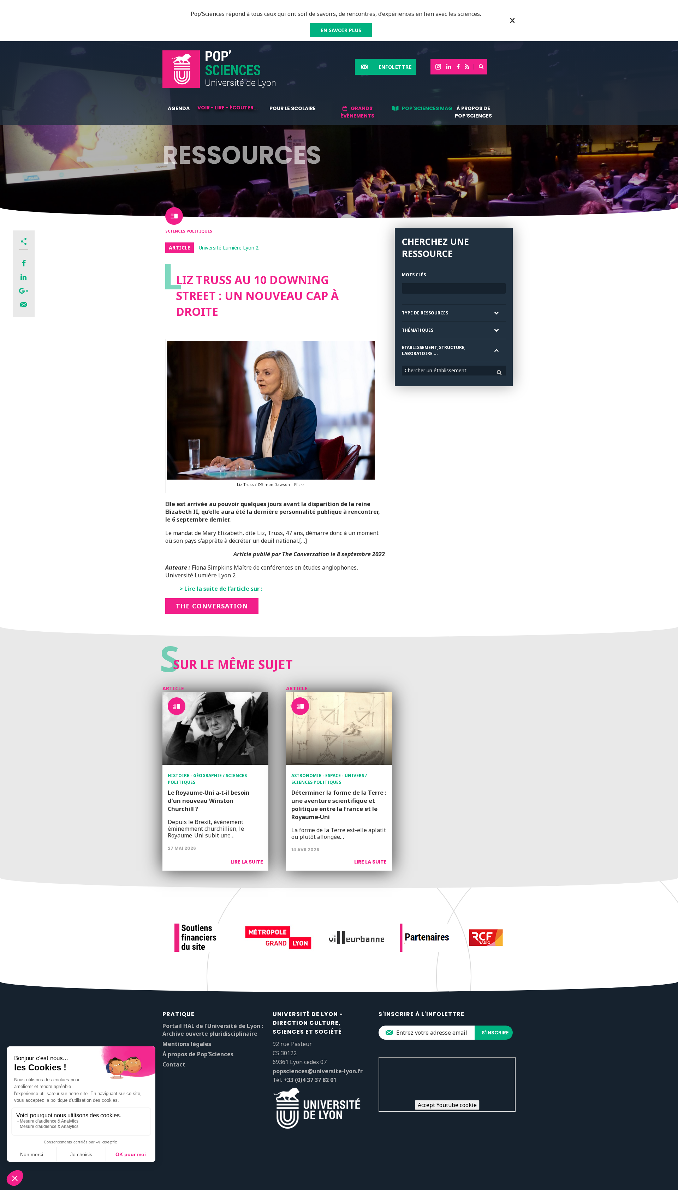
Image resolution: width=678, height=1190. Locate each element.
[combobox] (454, 370)
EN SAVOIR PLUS (341, 30)
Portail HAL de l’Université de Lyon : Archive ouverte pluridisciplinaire (212, 1030)
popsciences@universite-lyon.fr (318, 1071)
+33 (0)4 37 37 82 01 (310, 1080)
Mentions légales (186, 1044)
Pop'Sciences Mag (427, 108)
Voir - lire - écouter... (227, 107)
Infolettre (395, 67)
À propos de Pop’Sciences (473, 112)
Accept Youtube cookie (447, 1105)
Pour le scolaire (292, 108)
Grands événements (357, 112)
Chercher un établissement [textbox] (435, 370)
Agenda (179, 108)
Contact (173, 1064)
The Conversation (212, 606)
